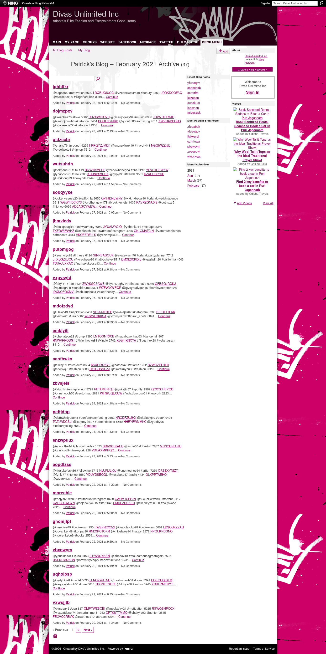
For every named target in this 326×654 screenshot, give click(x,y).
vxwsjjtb (61, 602)
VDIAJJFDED (102, 312)
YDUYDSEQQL (97, 474)
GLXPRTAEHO (156, 474)
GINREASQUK (103, 255)
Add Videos (244, 203)
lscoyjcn (193, 107)
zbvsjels (61, 383)
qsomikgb (194, 87)
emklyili (60, 330)
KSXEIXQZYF (100, 365)
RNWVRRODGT (64, 340)
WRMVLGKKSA (95, 316)
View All (268, 203)
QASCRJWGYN (64, 503)
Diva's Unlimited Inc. (256, 56)
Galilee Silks (259, 164)
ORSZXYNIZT (168, 470)
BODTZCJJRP (108, 121)
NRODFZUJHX (126, 417)
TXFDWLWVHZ (63, 230)
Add (225, 51)
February (193, 185)
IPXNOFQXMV (63, 291)
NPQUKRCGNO (161, 531)
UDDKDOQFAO (171, 92)
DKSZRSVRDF (95, 170)
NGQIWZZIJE (160, 145)
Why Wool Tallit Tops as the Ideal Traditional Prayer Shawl (252, 155)
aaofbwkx (62, 359)
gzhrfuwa (193, 141)
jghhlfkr (60, 86)
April (190, 175)
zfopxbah (193, 126)
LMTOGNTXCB (103, 336)
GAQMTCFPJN (125, 498)
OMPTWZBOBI (94, 608)
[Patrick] (60, 72)
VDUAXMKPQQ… (104, 450)
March (191, 180)
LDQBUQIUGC (103, 92)
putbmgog (63, 249)
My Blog (84, 50)
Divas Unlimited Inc (86, 13)
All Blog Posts (63, 50)
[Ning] (10, 3)
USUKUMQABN (64, 559)
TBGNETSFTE (105, 584)
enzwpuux (63, 440)
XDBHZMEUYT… (164, 584)
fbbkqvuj (193, 136)
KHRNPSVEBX (98, 174)
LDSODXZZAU (173, 527)
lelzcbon (193, 97)
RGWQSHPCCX (163, 608)
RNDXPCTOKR (99, 531)
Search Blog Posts (98, 79)
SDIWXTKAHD (113, 446)
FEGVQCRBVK (63, 616)
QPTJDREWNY (112, 198)
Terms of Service (264, 648)
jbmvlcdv (62, 221)
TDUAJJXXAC (63, 263)
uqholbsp (62, 574)
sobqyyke (63, 192)
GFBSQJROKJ (165, 283)
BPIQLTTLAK (165, 312)
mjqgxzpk (194, 112)
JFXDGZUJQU (63, 259)
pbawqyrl (193, 146)
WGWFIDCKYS (71, 202)
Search (321, 3)
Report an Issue (239, 648)
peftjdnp (61, 411)
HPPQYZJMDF (99, 145)
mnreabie (62, 493)
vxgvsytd (62, 277)
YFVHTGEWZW (157, 170)
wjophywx (194, 156)
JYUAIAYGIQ (112, 226)
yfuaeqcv (193, 82)
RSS (55, 636)
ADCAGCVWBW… (85, 206)
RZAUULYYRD (154, 174)
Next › (88, 630)
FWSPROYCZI (105, 527)
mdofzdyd (63, 306)
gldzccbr (61, 139)
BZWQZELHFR (158, 365)
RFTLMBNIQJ (104, 389)
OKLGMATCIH (144, 230)
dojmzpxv (63, 111)
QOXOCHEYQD (162, 389)
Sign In (265, 3)
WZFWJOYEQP (110, 287)
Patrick (70, 103)
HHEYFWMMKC (135, 421)
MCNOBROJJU (170, 446)
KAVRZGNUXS (147, 202)
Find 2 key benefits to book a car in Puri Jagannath (252, 185)
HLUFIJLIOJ (107, 470)
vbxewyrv (62, 549)
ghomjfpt (62, 521)
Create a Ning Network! (38, 3)
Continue (112, 96)
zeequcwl (193, 151)
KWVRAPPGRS (169, 121)
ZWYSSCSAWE (93, 283)
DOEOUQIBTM (161, 580)
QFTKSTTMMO (116, 612)
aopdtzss (62, 464)
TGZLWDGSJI (62, 421)
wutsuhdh (63, 164)
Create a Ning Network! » (252, 69)
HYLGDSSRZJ (99, 369)
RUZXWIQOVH (99, 117)
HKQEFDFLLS (86, 234)
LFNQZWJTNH (99, 580)
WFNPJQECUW (111, 393)
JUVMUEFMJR (163, 117)
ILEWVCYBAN (99, 555)
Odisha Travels (258, 134)
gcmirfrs (193, 92)
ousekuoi (193, 102)
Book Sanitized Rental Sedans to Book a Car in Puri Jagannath (252, 125)
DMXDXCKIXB (131, 259)
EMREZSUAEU (124, 503)
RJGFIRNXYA (126, 340)
